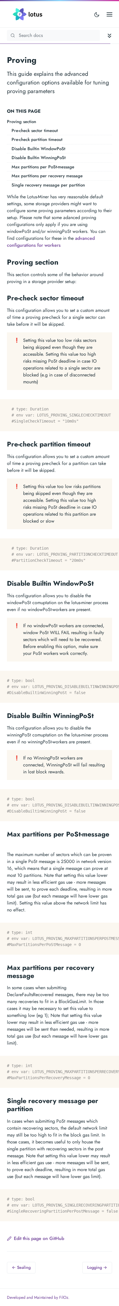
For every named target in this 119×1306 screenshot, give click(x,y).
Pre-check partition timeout (37, 139)
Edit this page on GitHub (39, 1238)
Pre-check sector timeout (35, 130)
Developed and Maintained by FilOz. (38, 1297)
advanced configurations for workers (51, 241)
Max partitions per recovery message (47, 176)
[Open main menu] (109, 14)
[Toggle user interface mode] (96, 14)
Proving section (21, 121)
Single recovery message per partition (48, 185)
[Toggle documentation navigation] (109, 35)
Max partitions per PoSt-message (43, 167)
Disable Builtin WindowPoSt (38, 149)
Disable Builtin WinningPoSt (39, 157)
